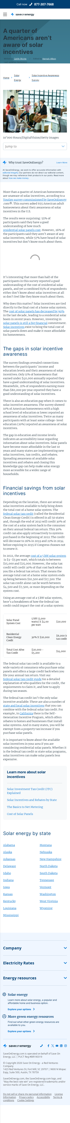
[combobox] (5, 146)
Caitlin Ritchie (20, 58)
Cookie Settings (25, 1100)
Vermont (45, 887)
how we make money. (19, 178)
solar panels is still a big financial (25, 323)
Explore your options (19, 1009)
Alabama (9, 845)
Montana (46, 845)
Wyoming (46, 908)
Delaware (9, 866)
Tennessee (47, 880)
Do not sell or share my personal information (27, 1094)
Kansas (8, 894)
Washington (48, 894)
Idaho (7, 873)
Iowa (6, 887)
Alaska (7, 852)
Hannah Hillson (49, 58)
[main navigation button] (7, 14)
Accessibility (43, 1097)
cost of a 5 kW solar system (48, 556)
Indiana (8, 880)
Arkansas (9, 859)
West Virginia (49, 901)
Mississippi (11, 915)
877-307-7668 (44, 4)
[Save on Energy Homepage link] (22, 14)
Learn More (61, 162)
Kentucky (9, 901)
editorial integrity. (11, 172)
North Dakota (49, 866)
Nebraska (46, 852)
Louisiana (9, 908)
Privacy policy (26, 1097)
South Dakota (49, 873)
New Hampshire (50, 859)
